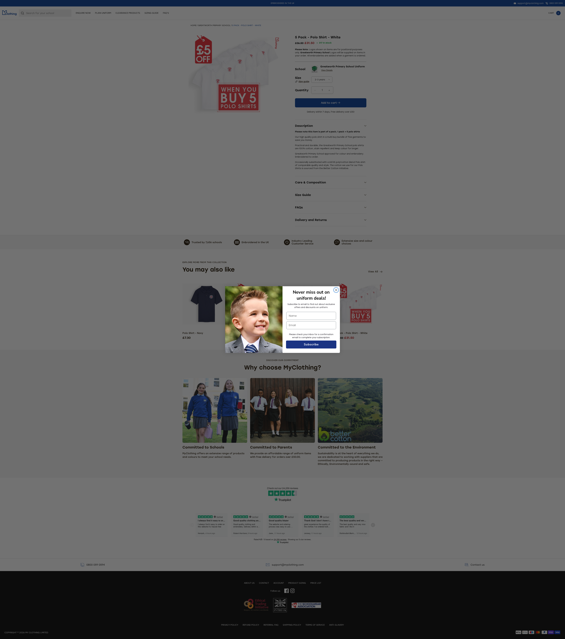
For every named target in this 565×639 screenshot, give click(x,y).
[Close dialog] (336, 290)
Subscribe (311, 344)
